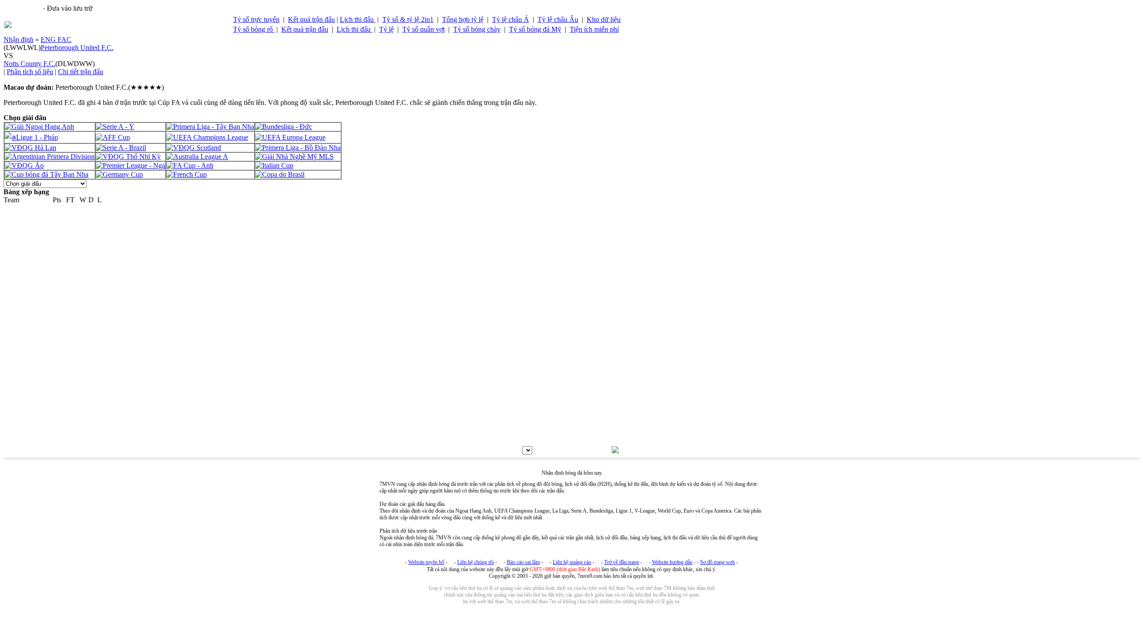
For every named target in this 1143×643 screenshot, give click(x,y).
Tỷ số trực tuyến (256, 19)
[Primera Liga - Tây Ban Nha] (210, 126)
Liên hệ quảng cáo (572, 562)
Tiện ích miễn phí (594, 29)
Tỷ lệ (386, 29)
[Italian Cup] (274, 165)
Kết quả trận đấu (311, 19)
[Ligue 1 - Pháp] (31, 137)
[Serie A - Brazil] (121, 147)
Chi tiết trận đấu (80, 71)
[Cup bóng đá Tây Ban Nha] (46, 174)
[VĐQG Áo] (24, 165)
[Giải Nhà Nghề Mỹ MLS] (294, 156)
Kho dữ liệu (604, 19)
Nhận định (18, 39)
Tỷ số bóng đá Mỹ (535, 29)
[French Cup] (186, 174)
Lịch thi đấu (357, 19)
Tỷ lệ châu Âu (558, 19)
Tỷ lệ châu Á (510, 19)
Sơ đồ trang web (717, 562)
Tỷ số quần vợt (423, 29)
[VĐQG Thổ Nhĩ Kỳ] (128, 156)
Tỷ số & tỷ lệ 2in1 (408, 19)
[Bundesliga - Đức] (283, 126)
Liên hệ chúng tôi (475, 562)
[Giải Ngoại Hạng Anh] (39, 126)
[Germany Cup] (119, 174)
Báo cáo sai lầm (523, 562)
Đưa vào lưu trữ (69, 8)
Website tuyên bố (426, 562)
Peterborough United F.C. (77, 47)
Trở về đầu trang (621, 562)
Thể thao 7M (22, 8)
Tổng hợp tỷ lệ (463, 19)
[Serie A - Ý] (115, 126)
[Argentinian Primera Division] (49, 156)
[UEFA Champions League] (207, 137)
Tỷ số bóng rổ (254, 29)
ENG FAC (56, 39)
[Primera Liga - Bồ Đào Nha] (298, 147)
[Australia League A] (197, 156)
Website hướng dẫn (672, 562)
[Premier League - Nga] (130, 165)
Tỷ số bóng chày (477, 29)
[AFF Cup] (113, 137)
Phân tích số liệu (30, 71)
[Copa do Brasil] (280, 174)
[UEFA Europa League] (290, 137)
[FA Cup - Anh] (189, 165)
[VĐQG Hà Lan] (30, 147)
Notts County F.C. (29, 63)
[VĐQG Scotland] (193, 147)
